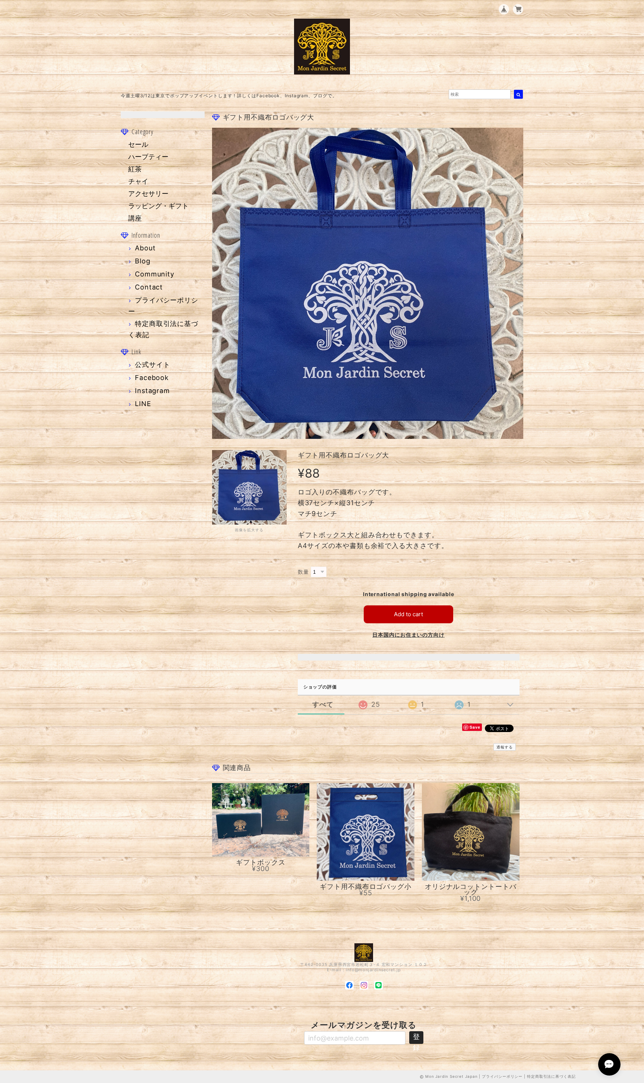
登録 (416, 1038)
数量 (303, 572)
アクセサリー (148, 193)
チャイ (138, 181)
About (145, 248)
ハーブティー (148, 157)
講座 (135, 218)
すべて (323, 704)
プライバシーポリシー (502, 1076)
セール (138, 144)
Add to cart (408, 614)
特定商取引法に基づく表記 (551, 1076)
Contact (149, 287)
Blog (143, 261)
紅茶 (135, 169)
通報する (504, 747)
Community (154, 274)
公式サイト (152, 364)
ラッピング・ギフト (158, 206)
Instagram (152, 391)
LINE (143, 404)
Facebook (152, 377)
